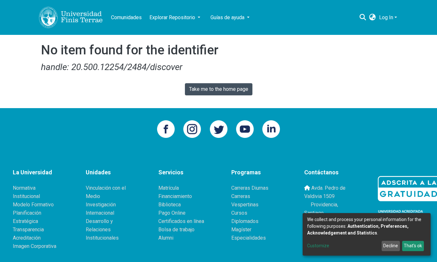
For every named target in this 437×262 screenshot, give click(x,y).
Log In (386, 17)
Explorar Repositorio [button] (172, 17)
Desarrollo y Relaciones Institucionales (102, 229)
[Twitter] (218, 128)
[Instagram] (192, 128)
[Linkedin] (271, 128)
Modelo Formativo (33, 205)
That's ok (413, 245)
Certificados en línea (181, 221)
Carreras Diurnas (249, 188)
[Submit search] (363, 17)
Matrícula (168, 188)
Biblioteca (169, 205)
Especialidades (248, 238)
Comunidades (126, 17)
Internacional (100, 213)
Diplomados (244, 221)
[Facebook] (166, 128)
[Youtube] (245, 128)
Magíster (241, 229)
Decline (390, 245)
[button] (372, 17)
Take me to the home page (218, 89)
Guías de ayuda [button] (228, 17)
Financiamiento (175, 196)
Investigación (101, 205)
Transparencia (28, 229)
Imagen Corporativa (34, 246)
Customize (318, 245)
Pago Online (172, 213)
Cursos (239, 213)
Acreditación (27, 238)
